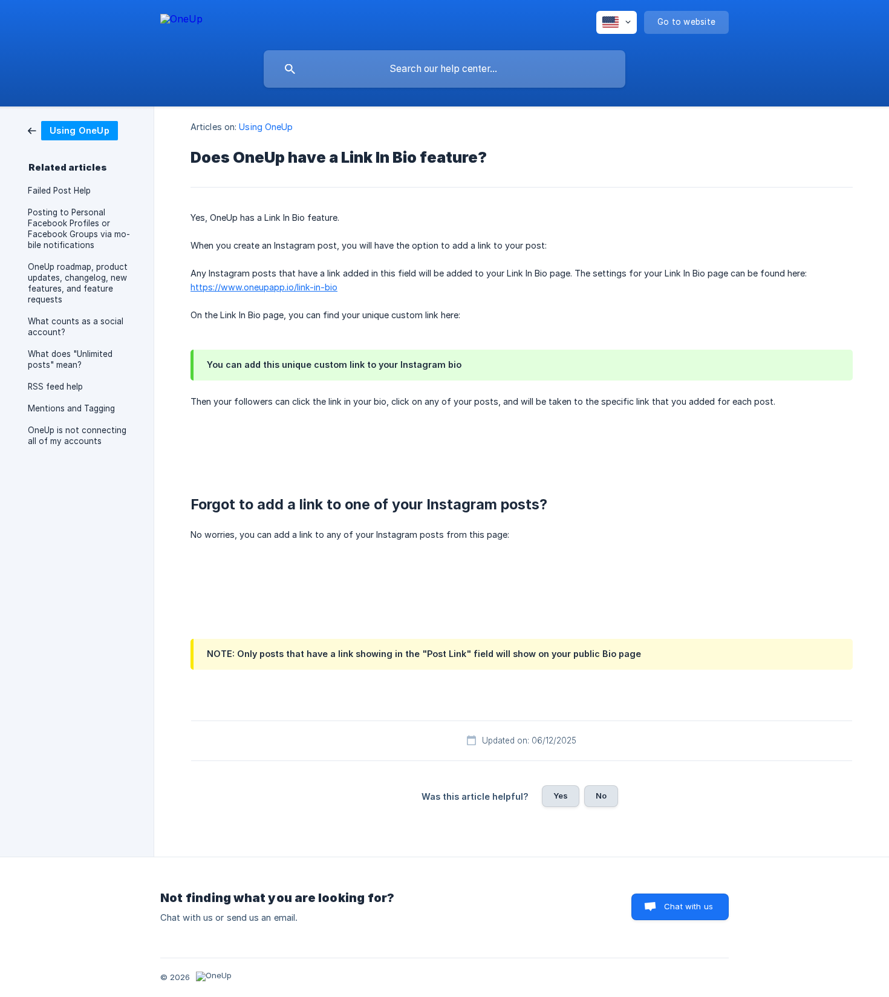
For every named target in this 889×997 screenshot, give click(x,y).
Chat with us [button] (688, 906)
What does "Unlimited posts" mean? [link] (70, 359)
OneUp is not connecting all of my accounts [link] (77, 435)
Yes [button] (560, 795)
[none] (181, 21)
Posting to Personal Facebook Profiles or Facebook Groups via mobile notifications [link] (79, 229)
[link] (73, 130)
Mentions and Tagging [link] (71, 408)
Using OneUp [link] (266, 127)
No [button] (601, 795)
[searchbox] (444, 69)
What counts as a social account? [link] (75, 326)
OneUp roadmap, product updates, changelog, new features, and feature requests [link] (78, 283)
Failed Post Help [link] (59, 190)
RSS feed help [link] (55, 386)
